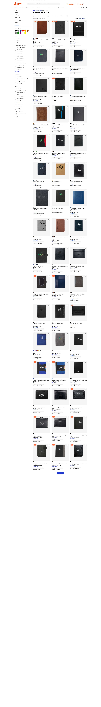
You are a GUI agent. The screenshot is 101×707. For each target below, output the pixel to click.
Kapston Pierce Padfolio (56, 351)
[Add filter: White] (23, 33)
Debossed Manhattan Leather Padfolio (78, 153)
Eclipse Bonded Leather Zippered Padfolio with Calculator (77, 352)
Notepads (17, 15)
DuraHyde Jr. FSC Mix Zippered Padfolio (78, 463)
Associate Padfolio (74, 39)
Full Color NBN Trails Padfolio (57, 208)
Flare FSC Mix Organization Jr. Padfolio (41, 380)
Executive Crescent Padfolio (57, 323)
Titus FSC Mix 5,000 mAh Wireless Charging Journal (40, 464)
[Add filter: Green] (18, 33)
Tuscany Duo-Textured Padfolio (58, 294)
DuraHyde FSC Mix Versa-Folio (76, 407)
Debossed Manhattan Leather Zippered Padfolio (60, 267)
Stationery (41, 10)
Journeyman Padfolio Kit (57, 181)
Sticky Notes (17, 17)
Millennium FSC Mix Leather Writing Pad (60, 435)
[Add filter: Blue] (21, 31)
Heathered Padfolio (37, 237)
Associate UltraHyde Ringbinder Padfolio (78, 380)
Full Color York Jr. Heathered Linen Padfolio (40, 209)
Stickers (16, 22)
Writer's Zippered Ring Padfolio (76, 181)
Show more (17, 25)
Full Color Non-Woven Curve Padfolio (40, 153)
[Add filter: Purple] (21, 33)
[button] (83, 4)
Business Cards (18, 19)
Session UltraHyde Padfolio (57, 124)
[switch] (17, 117)
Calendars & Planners (19, 20)
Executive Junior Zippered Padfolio (77, 68)
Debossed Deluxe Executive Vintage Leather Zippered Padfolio (77, 295)
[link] (17, 3)
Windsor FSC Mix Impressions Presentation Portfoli (39, 436)
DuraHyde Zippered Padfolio (39, 68)
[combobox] (43, 4)
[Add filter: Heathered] (16, 33)
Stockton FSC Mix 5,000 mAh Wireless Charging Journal (59, 464)
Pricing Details (35, 43)
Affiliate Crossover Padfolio (38, 181)
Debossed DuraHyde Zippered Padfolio (60, 39)
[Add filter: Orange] (25, 31)
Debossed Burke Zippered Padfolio (77, 266)
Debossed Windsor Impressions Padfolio (60, 68)
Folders (16, 24)
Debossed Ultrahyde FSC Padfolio (40, 96)
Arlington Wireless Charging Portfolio (40, 294)
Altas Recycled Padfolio (38, 266)
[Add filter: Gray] (18, 31)
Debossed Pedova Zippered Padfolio (40, 39)
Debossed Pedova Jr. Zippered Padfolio (60, 237)
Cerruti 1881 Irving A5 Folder (57, 96)
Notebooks (17, 14)
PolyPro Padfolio (36, 351)
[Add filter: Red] (23, 31)
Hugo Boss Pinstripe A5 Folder (76, 323)
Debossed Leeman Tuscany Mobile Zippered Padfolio (77, 209)
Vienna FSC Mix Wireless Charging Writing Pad (78, 436)
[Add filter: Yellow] (25, 33)
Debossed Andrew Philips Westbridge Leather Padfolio (41, 125)
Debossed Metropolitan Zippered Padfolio (58, 408)
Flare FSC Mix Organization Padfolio (59, 380)
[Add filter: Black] (16, 31)
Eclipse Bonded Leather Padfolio (58, 153)
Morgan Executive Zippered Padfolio (77, 124)
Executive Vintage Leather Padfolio (77, 237)
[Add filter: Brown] (28, 31)
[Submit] (28, 4)
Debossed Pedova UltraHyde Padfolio (77, 96)
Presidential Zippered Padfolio (39, 407)
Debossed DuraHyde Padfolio (39, 323)
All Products (35, 10)
